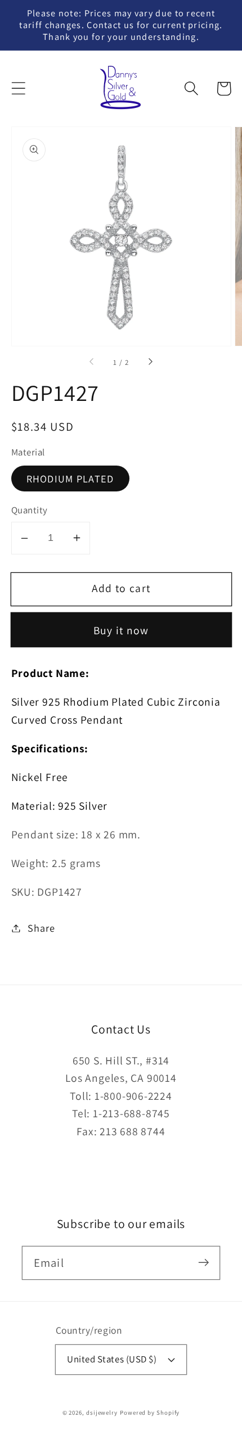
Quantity (29, 510)
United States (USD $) (111, 1359)
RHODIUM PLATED (70, 478)
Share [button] (41, 928)
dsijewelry (102, 1412)
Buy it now (121, 630)
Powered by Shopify (150, 1412)
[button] (18, 89)
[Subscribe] (203, 1263)
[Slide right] (149, 362)
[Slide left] (92, 362)
